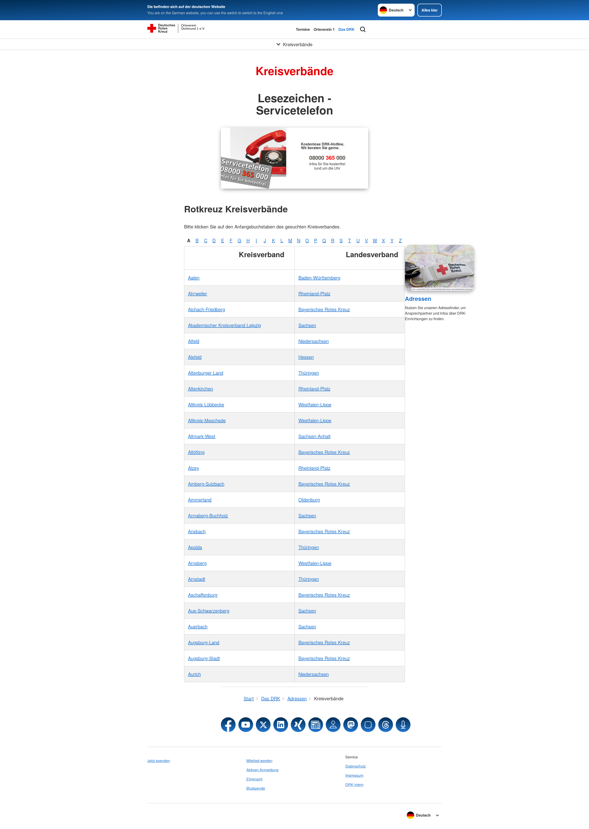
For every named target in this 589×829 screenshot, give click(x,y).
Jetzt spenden (158, 760)
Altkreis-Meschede (207, 420)
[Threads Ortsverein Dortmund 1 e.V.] (385, 724)
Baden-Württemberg (319, 277)
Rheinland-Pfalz (314, 293)
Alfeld (193, 341)
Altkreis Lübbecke (206, 404)
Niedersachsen (313, 341)
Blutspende (255, 788)
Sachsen (307, 325)
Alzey (193, 467)
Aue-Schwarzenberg (208, 610)
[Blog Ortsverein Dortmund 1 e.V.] (315, 724)
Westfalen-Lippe (314, 404)
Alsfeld (195, 356)
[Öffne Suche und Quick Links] (363, 29)
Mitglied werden (259, 760)
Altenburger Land (205, 372)
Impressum (354, 775)
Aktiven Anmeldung (262, 769)
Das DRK (346, 29)
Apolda (195, 547)
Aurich (194, 674)
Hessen (306, 356)
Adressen (418, 298)
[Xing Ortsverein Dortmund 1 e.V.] (298, 724)
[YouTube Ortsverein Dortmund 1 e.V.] (245, 724)
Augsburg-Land (203, 642)
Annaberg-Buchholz (208, 515)
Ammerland (199, 499)
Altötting (196, 452)
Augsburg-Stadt (204, 658)
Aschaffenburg (202, 594)
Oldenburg (309, 499)
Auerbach (198, 626)
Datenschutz (355, 766)
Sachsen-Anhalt (314, 436)
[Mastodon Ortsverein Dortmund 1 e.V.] (350, 724)
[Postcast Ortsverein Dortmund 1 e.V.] (403, 724)
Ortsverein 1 (324, 29)
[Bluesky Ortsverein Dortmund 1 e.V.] (368, 724)
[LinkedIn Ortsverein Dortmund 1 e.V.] (280, 724)
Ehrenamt (254, 779)
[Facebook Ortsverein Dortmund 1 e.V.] (228, 724)
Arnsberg (197, 563)
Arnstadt (196, 578)
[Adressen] (439, 268)
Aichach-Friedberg (206, 309)
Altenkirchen (200, 388)
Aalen (193, 277)
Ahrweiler (197, 293)
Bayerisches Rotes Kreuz (324, 309)
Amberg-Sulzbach (206, 483)
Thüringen (308, 372)
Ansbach (197, 531)
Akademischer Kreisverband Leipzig (224, 325)
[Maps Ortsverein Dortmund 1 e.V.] (333, 724)
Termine (303, 29)
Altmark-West (201, 436)
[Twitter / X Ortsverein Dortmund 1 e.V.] (263, 724)
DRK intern (354, 784)
